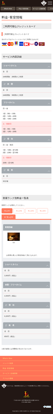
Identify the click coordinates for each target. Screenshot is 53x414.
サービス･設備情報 (39, 8)
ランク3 (31, 211)
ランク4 (42, 211)
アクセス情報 (8, 378)
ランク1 (7, 211)
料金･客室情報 (23, 8)
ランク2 (19, 211)
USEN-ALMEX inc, (24, 411)
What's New (8, 8)
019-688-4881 (26, 402)
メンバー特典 (8, 363)
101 (13, 242)
